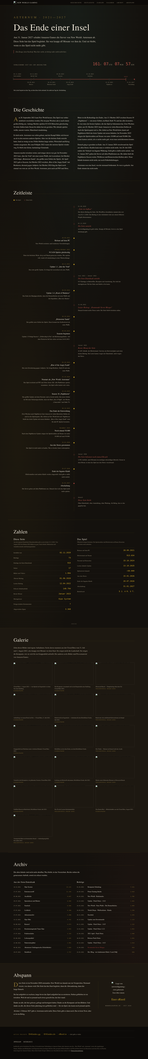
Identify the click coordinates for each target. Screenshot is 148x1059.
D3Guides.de (49, 1034)
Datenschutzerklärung (77, 1051)
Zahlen (100, 3)
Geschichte (76, 3)
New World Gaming (27, 3)
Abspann (130, 3)
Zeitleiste (89, 3)
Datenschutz (28, 1041)
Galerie (110, 3)
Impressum (17, 1041)
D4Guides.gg (34, 1034)
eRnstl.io (63, 1034)
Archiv (120, 3)
